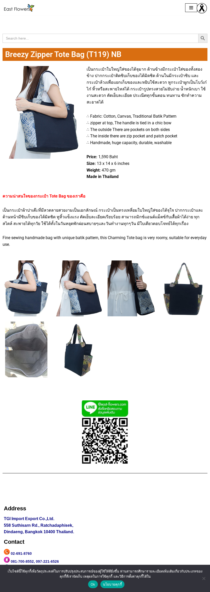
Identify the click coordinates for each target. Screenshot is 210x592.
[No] (203, 578)
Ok (93, 584)
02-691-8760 (21, 553)
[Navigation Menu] (191, 7)
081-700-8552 (22, 561)
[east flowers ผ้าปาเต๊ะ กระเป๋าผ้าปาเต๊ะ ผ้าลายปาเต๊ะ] (19, 8)
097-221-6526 (47, 561)
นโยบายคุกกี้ (112, 584)
